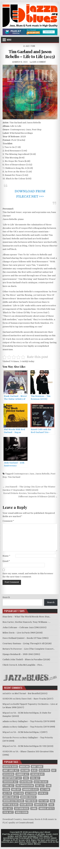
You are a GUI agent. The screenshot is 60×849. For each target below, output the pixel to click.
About (47, 832)
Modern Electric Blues (13, 800)
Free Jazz (40, 785)
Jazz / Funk (30, 46)
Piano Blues (31, 800)
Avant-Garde (37, 766)
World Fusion (22, 812)
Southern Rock (21, 808)
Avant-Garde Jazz (10, 770)
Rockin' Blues (26, 804)
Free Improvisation (24, 785)
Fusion (6, 789)
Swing (33, 808)
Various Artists (46, 808)
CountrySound (25, 822)
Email (6, 561)
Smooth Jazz (40, 804)
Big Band (25, 770)
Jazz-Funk (45, 789)
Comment (8, 521)
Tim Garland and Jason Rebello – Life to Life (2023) (30, 54)
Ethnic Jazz (8, 785)
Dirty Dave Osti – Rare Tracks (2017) (34, 698)
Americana (24, 766)
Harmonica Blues (30, 789)
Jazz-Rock (18, 793)
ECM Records (26, 781)
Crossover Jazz (10, 781)
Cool (26, 778)
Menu (9, 39)
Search (6, 597)
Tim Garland (14, 477)
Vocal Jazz (8, 812)
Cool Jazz (35, 778)
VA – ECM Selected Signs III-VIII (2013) (33, 746)
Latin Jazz (43, 793)
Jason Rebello (42, 473)
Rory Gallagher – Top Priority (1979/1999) (33, 721)
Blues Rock (44, 770)
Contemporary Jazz (23, 473)
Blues (34, 770)
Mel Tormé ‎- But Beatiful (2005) (31, 693)
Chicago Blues (37, 774)
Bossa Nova (8, 774)
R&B (52, 800)
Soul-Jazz (7, 808)
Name (6, 556)
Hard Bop (16, 789)
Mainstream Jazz (10, 797)
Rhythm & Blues (10, 804)
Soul (51, 804)
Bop (54, 770)
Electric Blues (41, 781)
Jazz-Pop (7, 793)
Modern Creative (28, 797)
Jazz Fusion (31, 793)
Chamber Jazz (22, 774)
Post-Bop (43, 800)
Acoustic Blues (10, 766)
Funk (49, 785)
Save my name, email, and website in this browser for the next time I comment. (28, 575)
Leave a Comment (39, 61)
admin (6, 721)
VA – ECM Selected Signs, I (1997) (30, 732)
